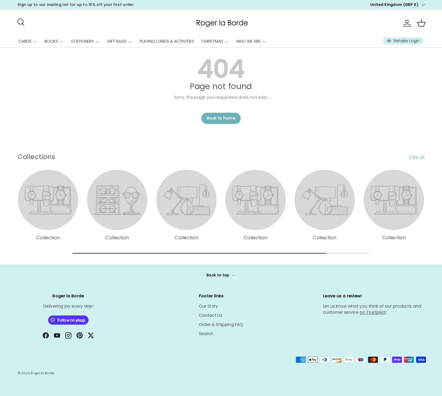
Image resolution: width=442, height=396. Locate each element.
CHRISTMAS (212, 41)
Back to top (218, 275)
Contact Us (210, 315)
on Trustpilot (372, 312)
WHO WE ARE (248, 41)
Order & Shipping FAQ (221, 324)
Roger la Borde (42, 373)
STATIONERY (82, 41)
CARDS (24, 41)
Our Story (208, 306)
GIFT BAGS (117, 41)
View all (416, 157)
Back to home (221, 118)
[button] (421, 23)
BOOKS (51, 41)
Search (206, 334)
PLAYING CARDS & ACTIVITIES (167, 41)
